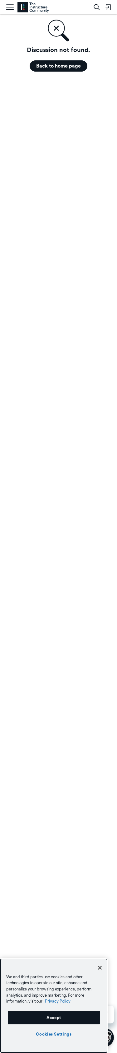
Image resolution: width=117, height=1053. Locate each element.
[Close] (100, 968)
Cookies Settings (54, 1034)
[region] (54, 1005)
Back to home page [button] (58, 66)
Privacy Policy (58, 1001)
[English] (33, 7)
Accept (53, 1017)
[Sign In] (108, 7)
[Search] (96, 7)
